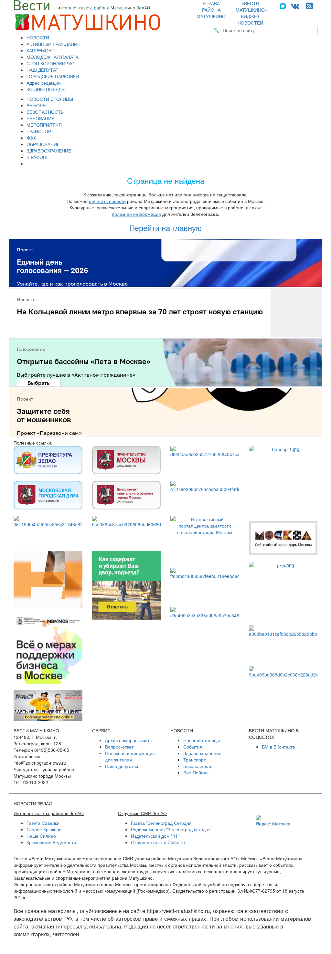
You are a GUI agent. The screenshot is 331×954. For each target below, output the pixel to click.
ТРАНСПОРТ (40, 131)
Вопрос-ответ (119, 746)
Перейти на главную (165, 227)
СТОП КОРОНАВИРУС (50, 63)
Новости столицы (201, 740)
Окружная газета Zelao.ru (158, 842)
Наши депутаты (121, 766)
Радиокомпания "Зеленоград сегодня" (171, 829)
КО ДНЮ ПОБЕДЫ (46, 89)
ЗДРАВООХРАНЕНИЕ (49, 150)
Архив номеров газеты (129, 740)
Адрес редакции (44, 82)
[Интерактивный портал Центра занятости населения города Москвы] (204, 538)
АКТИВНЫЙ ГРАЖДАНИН (53, 44)
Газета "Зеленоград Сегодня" (162, 823)
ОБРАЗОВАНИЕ (43, 144)
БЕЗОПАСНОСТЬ (45, 112)
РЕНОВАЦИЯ (41, 118)
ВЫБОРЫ (37, 105)
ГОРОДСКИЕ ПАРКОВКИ (53, 76)
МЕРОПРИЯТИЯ (44, 124)
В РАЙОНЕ (38, 157)
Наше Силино (41, 836)
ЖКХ (31, 137)
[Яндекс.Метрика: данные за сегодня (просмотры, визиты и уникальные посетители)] (273, 821)
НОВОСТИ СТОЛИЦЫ (50, 99)
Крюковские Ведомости (51, 842)
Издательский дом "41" (155, 836)
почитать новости (107, 201)
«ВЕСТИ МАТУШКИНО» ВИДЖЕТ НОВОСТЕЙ (251, 13)
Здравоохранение (202, 753)
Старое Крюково (44, 829)
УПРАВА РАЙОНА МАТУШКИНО (211, 9)
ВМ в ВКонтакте (278, 746)
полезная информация (136, 214)
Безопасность (197, 766)
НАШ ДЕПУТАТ (43, 70)
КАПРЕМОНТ (41, 50)
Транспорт (194, 759)
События (192, 746)
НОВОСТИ (38, 37)
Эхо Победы (196, 772)
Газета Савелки (43, 823)
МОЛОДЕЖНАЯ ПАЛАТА (53, 57)
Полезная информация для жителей (130, 756)
